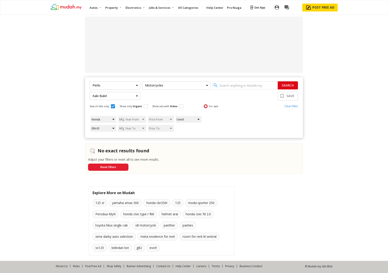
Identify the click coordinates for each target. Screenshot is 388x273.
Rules (76, 266)
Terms (216, 266)
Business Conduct (251, 266)
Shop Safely (114, 266)
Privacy (229, 266)
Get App (259, 7)
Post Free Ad (93, 266)
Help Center (183, 266)
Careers (201, 266)
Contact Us (163, 266)
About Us (62, 266)
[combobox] (245, 85)
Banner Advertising (139, 266)
